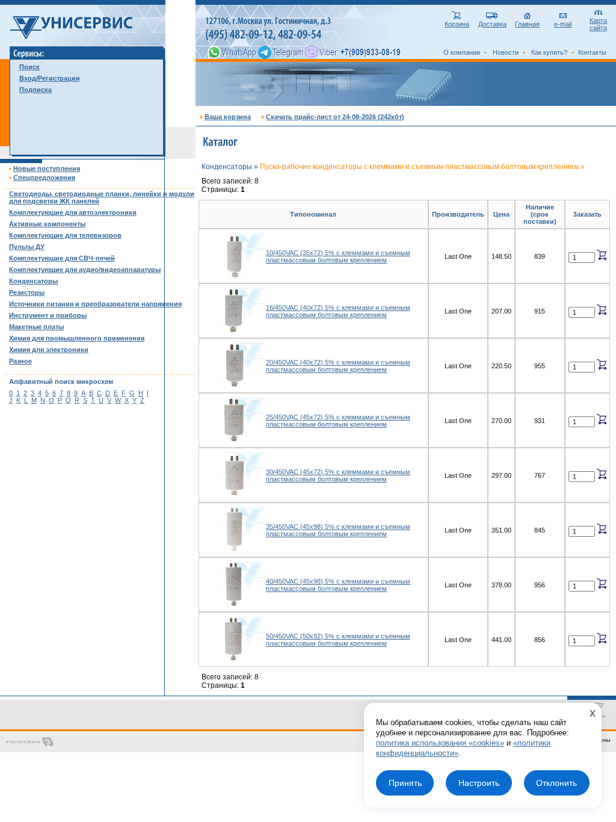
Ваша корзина (228, 116)
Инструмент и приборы (48, 315)
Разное (20, 361)
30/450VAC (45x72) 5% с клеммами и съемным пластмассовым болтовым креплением (338, 475)
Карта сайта (598, 24)
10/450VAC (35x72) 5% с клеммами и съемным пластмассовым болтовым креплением (338, 256)
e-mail (562, 24)
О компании (461, 52)
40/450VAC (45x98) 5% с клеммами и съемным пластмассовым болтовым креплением (338, 585)
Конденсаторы (33, 281)
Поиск (29, 66)
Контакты (592, 52)
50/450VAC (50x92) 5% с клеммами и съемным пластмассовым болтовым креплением (338, 639)
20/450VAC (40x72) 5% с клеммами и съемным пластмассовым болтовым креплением (338, 366)
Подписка (35, 89)
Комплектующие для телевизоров (65, 235)
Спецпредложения (44, 177)
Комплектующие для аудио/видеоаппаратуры (85, 269)
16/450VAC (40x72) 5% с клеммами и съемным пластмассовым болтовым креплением (338, 311)
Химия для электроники (48, 349)
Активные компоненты (47, 223)
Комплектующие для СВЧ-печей (62, 258)
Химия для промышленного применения (76, 338)
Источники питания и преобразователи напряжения (95, 303)
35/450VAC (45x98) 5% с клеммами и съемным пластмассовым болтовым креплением (338, 530)
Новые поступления (46, 168)
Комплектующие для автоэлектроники (73, 212)
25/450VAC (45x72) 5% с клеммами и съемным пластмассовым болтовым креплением (338, 420)
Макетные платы (36, 326)
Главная (527, 24)
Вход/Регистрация (49, 78)
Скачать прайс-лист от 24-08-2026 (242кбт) (335, 116)
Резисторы (27, 292)
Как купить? (549, 52)
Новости (506, 52)
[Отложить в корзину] (601, 255)
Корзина (457, 24)
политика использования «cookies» (440, 742)
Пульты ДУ (27, 246)
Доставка (492, 24)
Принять (405, 783)
